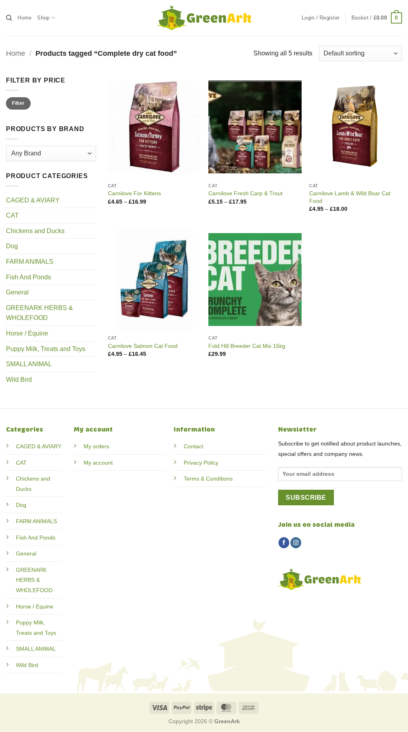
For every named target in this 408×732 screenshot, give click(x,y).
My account (98, 462)
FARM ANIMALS (29, 261)
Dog (12, 246)
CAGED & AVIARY (33, 200)
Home (24, 18)
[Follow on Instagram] (295, 542)
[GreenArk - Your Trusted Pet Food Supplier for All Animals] (204, 18)
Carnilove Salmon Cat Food (143, 346)
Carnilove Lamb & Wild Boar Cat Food (349, 197)
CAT (12, 215)
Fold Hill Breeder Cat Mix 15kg (246, 346)
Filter (18, 103)
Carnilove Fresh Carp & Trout (245, 193)
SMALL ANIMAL (29, 364)
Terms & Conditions (208, 478)
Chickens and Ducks (35, 231)
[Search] (9, 18)
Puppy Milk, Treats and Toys (45, 348)
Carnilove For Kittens (134, 193)
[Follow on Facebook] (284, 542)
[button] (320, 18)
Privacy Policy (201, 462)
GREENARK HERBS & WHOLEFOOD (39, 313)
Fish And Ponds (28, 277)
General (17, 292)
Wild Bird (19, 379)
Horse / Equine (27, 333)
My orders (96, 446)
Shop (43, 18)
